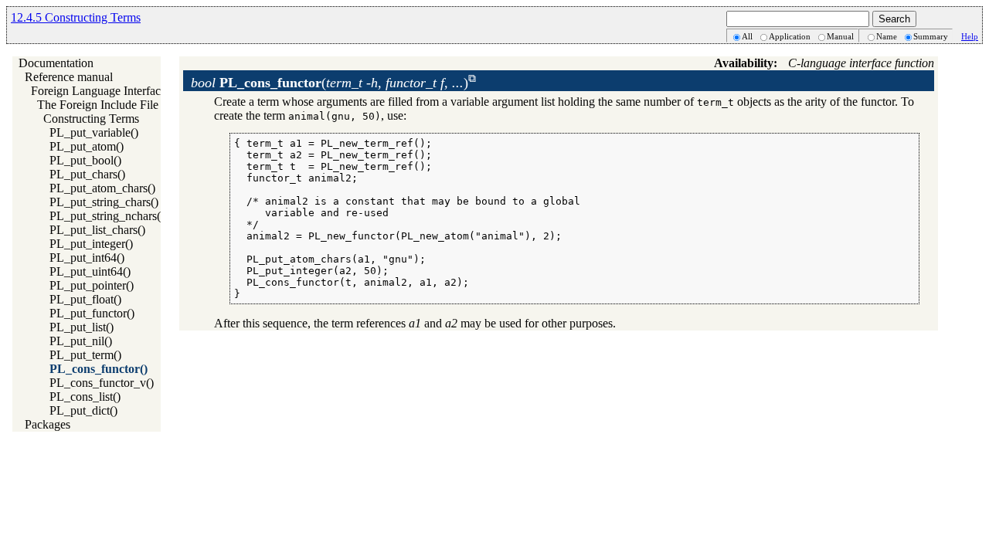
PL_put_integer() (91, 243)
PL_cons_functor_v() (101, 382)
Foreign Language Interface (98, 90)
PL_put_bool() (85, 160)
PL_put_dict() (83, 410)
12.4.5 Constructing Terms (76, 17)
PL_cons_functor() (98, 368)
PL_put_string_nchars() (107, 215)
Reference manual (69, 76)
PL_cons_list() (85, 396)
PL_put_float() (85, 299)
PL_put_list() (81, 327)
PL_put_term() (85, 354)
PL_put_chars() (87, 174)
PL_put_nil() (80, 341)
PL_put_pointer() (91, 285)
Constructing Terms (91, 118)
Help (969, 36)
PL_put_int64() (86, 257)
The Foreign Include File (97, 104)
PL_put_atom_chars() (102, 188)
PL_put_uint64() (90, 271)
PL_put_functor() (91, 313)
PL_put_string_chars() (103, 201)
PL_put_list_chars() (97, 229)
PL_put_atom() (86, 146)
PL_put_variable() (93, 132)
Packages (47, 424)
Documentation (56, 63)
